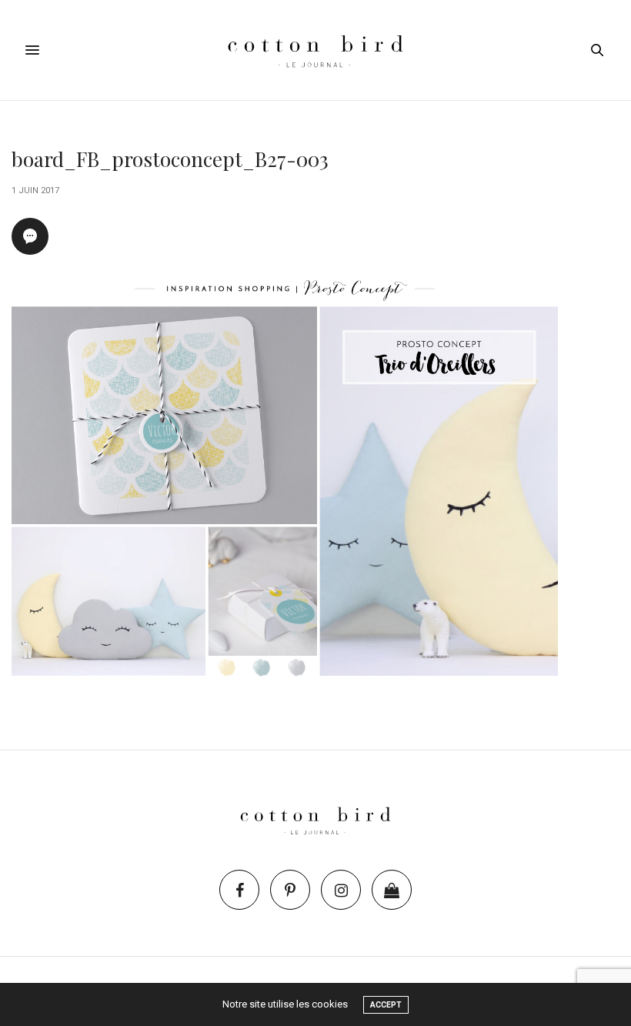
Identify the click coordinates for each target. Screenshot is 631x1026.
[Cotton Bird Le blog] (315, 50)
